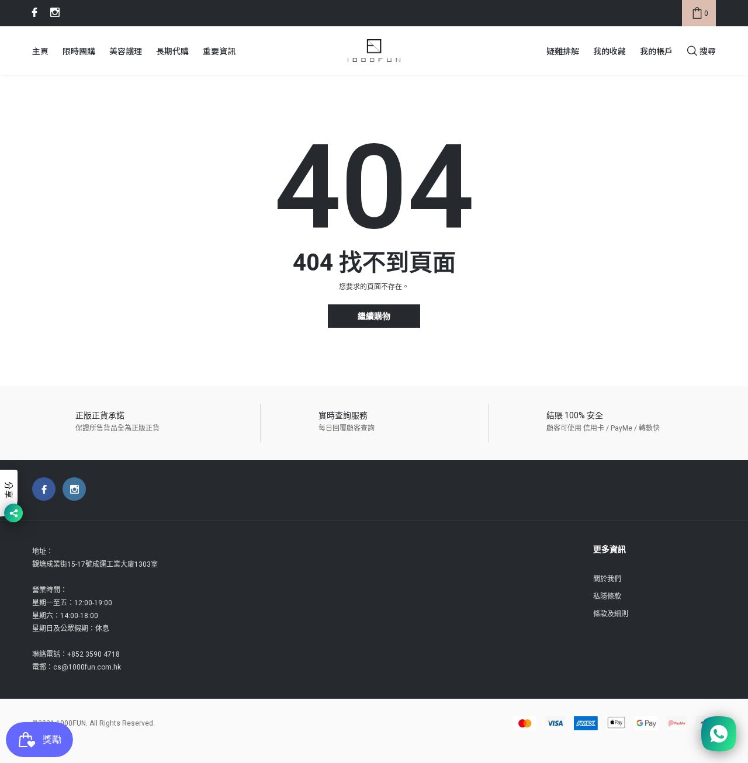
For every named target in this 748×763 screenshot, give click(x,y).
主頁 (40, 51)
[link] (32, 12)
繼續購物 (374, 316)
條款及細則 (610, 614)
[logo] (374, 51)
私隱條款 (607, 596)
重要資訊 (219, 51)
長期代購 (172, 51)
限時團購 (79, 51)
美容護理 (125, 51)
